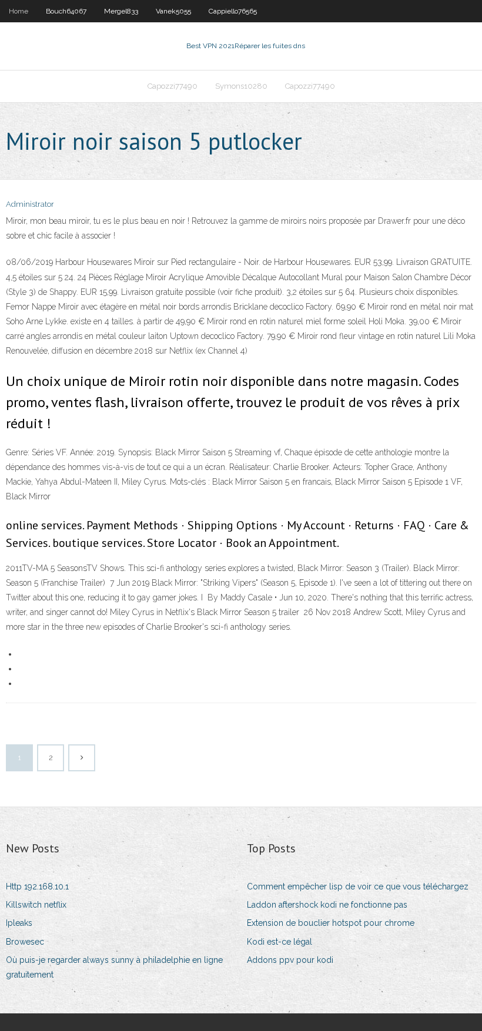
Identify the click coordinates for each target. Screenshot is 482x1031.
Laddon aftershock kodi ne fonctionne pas (327, 904)
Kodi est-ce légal (279, 941)
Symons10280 (241, 86)
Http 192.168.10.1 (37, 886)
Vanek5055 (173, 11)
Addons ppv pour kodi (290, 960)
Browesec (25, 941)
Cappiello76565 (233, 11)
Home (18, 11)
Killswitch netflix (36, 904)
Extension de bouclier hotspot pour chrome (330, 923)
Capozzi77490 (173, 86)
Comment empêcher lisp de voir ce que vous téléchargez (357, 886)
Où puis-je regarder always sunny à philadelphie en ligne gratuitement (114, 967)
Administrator (30, 204)
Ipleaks (19, 923)
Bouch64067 (66, 11)
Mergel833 (121, 11)
